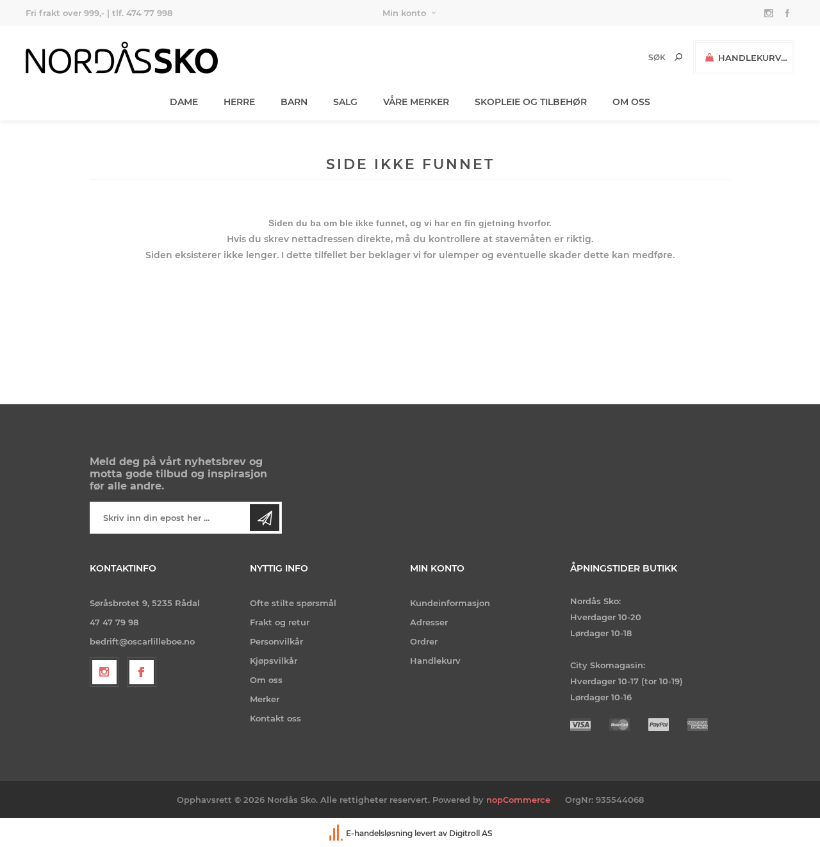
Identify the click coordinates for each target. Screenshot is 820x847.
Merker (264, 699)
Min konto (404, 13)
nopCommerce (518, 799)
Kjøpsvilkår (273, 660)
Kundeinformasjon (450, 603)
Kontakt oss (275, 718)
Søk (678, 57)
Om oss (266, 680)
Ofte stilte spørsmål (293, 603)
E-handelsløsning (379, 833)
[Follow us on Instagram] (104, 672)
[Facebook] (141, 672)
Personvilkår (276, 641)
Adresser (429, 622)
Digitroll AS (471, 833)
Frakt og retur (279, 622)
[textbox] (635, 57)
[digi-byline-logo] (337, 833)
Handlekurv (435, 660)
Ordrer (424, 641)
